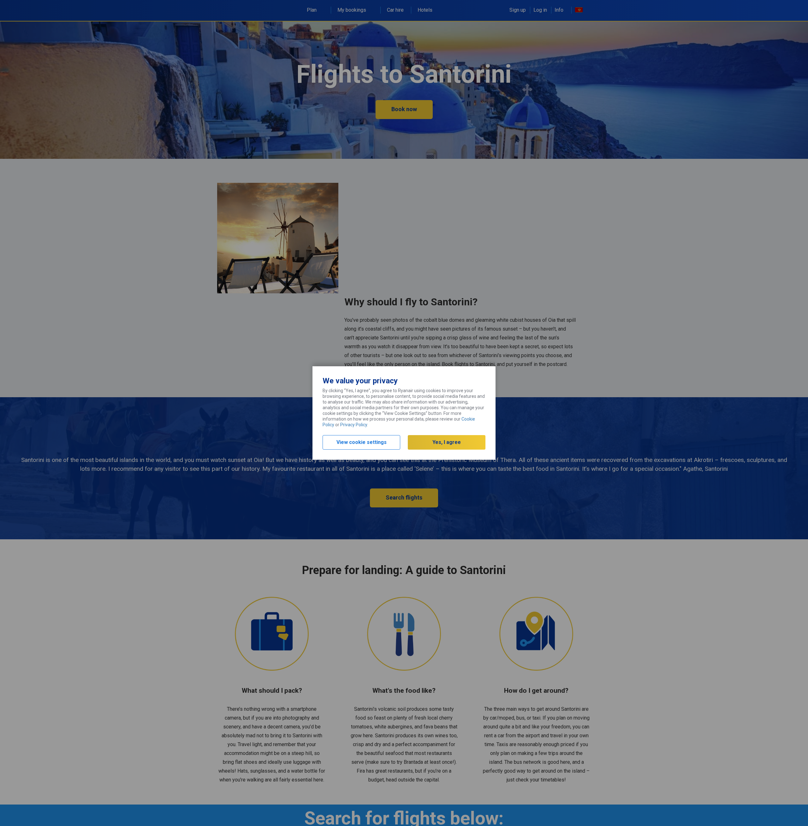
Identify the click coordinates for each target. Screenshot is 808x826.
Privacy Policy (353, 424)
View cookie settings (361, 442)
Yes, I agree (446, 442)
